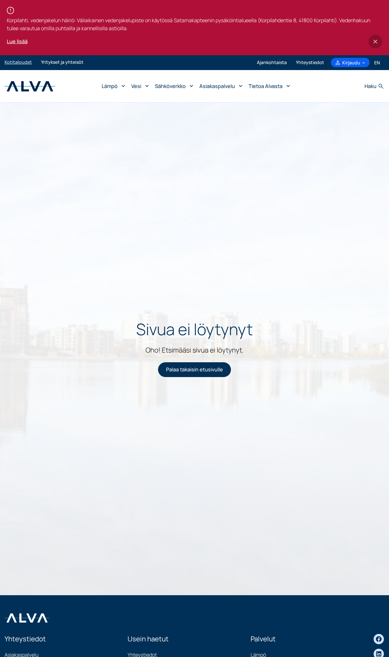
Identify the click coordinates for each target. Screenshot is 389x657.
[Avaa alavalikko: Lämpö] (112, 86)
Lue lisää (17, 41)
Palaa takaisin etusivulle (194, 369)
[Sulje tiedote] (375, 41)
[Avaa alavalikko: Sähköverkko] (172, 86)
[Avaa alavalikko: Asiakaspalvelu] (219, 86)
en (377, 63)
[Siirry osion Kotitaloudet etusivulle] (30, 85)
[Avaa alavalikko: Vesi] (138, 86)
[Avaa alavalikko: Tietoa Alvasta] (268, 86)
